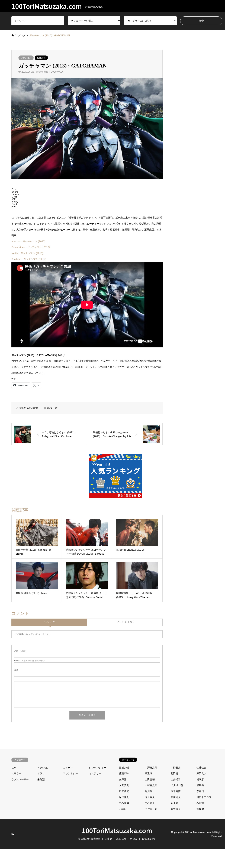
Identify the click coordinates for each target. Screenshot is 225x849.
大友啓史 (124, 785)
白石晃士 (150, 803)
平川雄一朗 (177, 785)
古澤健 (122, 779)
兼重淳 (148, 773)
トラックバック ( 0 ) (125, 622)
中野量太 (176, 767)
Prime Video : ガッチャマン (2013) (30, 247)
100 (13, 767)
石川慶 (174, 803)
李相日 (200, 791)
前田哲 (174, 773)
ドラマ (41, 773)
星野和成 (124, 791)
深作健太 (124, 797)
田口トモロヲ (204, 797)
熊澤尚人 (176, 797)
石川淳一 (201, 803)
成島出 (200, 785)
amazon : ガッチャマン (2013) (28, 241)
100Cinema (32, 408)
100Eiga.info (149, 838)
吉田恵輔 (150, 779)
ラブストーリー (20, 779)
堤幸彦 (200, 779)
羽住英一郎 (151, 809)
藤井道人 (176, 809)
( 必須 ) (20, 651)
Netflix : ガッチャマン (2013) (27, 253)
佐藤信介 (201, 767)
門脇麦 (133, 838)
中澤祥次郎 (151, 767)
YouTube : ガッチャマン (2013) (28, 259)
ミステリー (95, 773)
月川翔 (148, 791)
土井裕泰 (176, 779)
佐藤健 (108, 838)
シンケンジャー (97, 767)
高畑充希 (121, 838)
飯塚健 (200, 809)
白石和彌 (124, 803)
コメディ (68, 767)
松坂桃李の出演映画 (89, 838)
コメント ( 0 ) (49, 622)
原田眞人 (201, 773)
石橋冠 (122, 809)
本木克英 (176, 791)
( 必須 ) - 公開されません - (29, 661)
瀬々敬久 (150, 797)
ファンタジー (70, 773)
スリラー (16, 773)
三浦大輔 (124, 767)
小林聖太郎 (151, 785)
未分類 (41, 779)
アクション (26, 58)
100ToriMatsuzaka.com (117, 830)
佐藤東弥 (41, 58)
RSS (12, 834)
